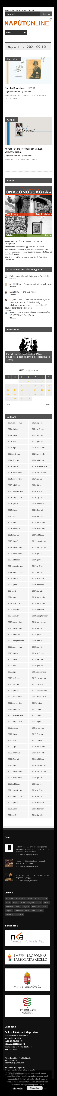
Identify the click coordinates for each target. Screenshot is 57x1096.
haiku (23, 902)
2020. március (38, 504)
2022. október (14, 709)
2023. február (13, 684)
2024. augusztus (15, 572)
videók (40, 910)
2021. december (15, 771)
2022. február (13, 759)
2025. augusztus (15, 497)
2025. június (13, 510)
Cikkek (11, 119)
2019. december (39, 522)
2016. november (39, 753)
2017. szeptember (40, 690)
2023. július (13, 653)
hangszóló (31, 902)
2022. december (15, 696)
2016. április (37, 796)
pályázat (9, 910)
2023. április (13, 672)
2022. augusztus (15, 721)
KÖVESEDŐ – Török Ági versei (23, 292)
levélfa (18, 906)
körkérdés (9, 906)
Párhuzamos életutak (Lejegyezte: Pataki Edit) (29, 276)
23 (28, 394)
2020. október (38, 460)
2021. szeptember (16, 790)
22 (22, 394)
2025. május (13, 516)
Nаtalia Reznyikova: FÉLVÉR (20, 88)
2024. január (13, 616)
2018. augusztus (39, 622)
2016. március (38, 802)
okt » (48, 404)
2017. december (39, 672)
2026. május (13, 441)
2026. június (13, 435)
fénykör (15, 902)
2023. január (13, 690)
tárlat (27, 910)
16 (28, 390)
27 (8, 398)
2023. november (15, 628)
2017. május (37, 715)
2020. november (39, 454)
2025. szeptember (16, 491)
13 (8, 390)
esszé (8, 902)
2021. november (15, 777)
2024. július (13, 578)
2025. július (13, 504)
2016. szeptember (40, 765)
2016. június (37, 784)
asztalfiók (9, 898)
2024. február (13, 609)
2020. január (37, 516)
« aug (9, 404)
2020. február (38, 510)
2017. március (38, 728)
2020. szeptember (40, 466)
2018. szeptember (40, 616)
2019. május (37, 566)
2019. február (38, 584)
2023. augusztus (15, 647)
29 (22, 398)
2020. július (37, 479)
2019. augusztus (39, 547)
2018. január (37, 665)
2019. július (37, 553)
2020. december (39, 447)
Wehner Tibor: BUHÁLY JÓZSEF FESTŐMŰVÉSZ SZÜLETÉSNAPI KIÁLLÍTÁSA (30, 314)
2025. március (14, 528)
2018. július (37, 628)
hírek (39, 902)
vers (33, 910)
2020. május (37, 491)
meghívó (26, 906)
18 (42, 390)
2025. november (15, 479)
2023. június (13, 659)
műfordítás (36, 906)
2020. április (37, 497)
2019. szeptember (40, 541)
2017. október (38, 684)
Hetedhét (13, 59)
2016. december (39, 746)
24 (35, 394)
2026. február (13, 460)
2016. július (37, 777)
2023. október (14, 634)
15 (22, 390)
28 (15, 398)
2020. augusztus (39, 472)
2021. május (13, 815)
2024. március (14, 603)
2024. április (13, 597)
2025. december (15, 472)
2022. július (13, 728)
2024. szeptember (16, 566)
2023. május (13, 665)
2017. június (37, 709)
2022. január (13, 765)
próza (44, 906)
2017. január (37, 740)
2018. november (39, 603)
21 (15, 394)
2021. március (38, 429)
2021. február (38, 435)
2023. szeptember (16, 640)
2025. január (13, 541)
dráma (44, 898)
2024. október (14, 560)
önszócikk (19, 914)
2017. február (37, 734)
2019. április (37, 572)
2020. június (37, 485)
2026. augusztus (15, 423)
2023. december (15, 622)
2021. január (37, 441)
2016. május (37, 790)
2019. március (38, 578)
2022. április (13, 746)
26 (49, 394)
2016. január (37, 815)
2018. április (37, 647)
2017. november (39, 678)
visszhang (9, 914)
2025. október (14, 485)
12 (49, 385)
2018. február (38, 659)
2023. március (14, 678)
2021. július (13, 802)
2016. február (38, 809)
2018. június (37, 634)
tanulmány (19, 910)
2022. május (13, 740)
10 (35, 385)
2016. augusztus (39, 771)
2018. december (39, 597)
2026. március (14, 454)
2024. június (13, 584)
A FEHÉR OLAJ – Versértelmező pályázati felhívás (31, 284)
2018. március (38, 653)
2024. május (13, 591)
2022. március (14, 753)
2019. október (38, 535)
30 (28, 398)
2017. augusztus (39, 696)
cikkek (30, 898)
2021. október (14, 784)
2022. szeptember (16, 715)
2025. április (13, 522)
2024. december (15, 547)
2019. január (37, 591)
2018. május (37, 640)
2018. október (38, 609)
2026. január (13, 466)
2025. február (13, 535)
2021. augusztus (15, 796)
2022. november (15, 703)
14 (15, 390)
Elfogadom (34, 1088)
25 (42, 394)
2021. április (37, 423)
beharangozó (20, 898)
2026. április (13, 447)
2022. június (13, 734)
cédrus (37, 898)
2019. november (39, 528)
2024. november (15, 553)
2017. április (37, 721)
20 (8, 394)
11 (42, 385)
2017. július (37, 703)
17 (35, 390)
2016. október (38, 759)
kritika (46, 902)
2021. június (13, 809)
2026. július (13, 429)
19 (49, 390)
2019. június (37, 560)
